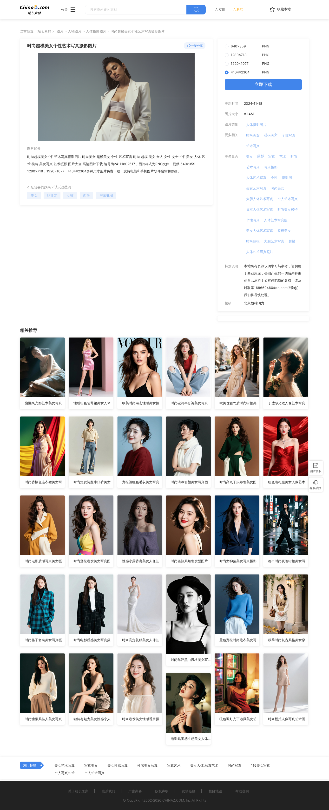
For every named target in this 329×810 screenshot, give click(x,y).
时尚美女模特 (287, 209)
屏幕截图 (106, 195)
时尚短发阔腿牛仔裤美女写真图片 (93, 482)
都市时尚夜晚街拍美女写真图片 (288, 561)
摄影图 (287, 178)
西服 (86, 195)
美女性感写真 (117, 765)
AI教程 (238, 9)
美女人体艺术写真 (259, 231)
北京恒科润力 (254, 303)
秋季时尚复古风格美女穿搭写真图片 (288, 640)
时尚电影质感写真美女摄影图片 (45, 561)
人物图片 (74, 31)
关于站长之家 (78, 791)
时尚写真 (234, 765)
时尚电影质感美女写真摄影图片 (93, 640)
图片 (60, 31)
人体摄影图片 (96, 31)
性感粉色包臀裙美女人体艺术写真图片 (93, 403)
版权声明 (162, 791)
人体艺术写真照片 (259, 252)
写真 (271, 156)
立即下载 (263, 84)
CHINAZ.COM (173, 800)
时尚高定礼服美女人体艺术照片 (142, 640)
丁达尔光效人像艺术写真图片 (288, 403)
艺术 (282, 156)
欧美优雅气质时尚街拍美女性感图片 (239, 403)
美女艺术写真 (256, 188)
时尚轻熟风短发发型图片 (189, 561)
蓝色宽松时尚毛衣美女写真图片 (239, 640)
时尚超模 (253, 241)
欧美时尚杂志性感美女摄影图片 (142, 403)
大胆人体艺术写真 (259, 199)
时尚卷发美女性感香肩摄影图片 (142, 719)
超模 (292, 241)
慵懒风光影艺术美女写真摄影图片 (45, 403)
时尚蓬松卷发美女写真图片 (93, 561)
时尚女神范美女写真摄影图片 (239, 561)
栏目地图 (215, 791)
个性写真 (288, 135)
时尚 (293, 156)
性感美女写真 (147, 765)
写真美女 (91, 765)
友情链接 (188, 791)
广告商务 (135, 791)
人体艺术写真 (256, 178)
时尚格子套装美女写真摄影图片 (45, 640)
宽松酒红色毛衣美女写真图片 (142, 482)
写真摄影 (270, 167)
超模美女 (270, 135)
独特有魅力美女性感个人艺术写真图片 (93, 719)
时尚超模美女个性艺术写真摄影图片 (138, 31)
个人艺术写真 (287, 199)
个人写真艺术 (64, 773)
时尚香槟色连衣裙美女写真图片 (45, 482)
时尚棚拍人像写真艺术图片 (288, 719)
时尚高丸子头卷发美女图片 (239, 482)
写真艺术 (174, 765)
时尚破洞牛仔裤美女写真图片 (191, 403)
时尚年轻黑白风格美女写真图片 (191, 660)
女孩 (70, 195)
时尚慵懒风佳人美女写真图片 (45, 719)
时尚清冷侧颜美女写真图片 (191, 482)
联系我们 (108, 791)
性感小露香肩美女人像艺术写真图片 (142, 561)
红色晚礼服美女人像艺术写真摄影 (288, 482)
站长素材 (44, 31)
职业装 (52, 195)
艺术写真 (253, 146)
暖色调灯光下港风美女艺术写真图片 (239, 719)
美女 (34, 195)
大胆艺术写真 (274, 241)
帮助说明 (242, 791)
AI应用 (220, 9)
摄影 (260, 156)
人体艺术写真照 (276, 220)
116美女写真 (260, 765)
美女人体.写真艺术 (204, 765)
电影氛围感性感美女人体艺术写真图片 (191, 739)
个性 (274, 178)
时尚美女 (253, 135)
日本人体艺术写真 (259, 209)
